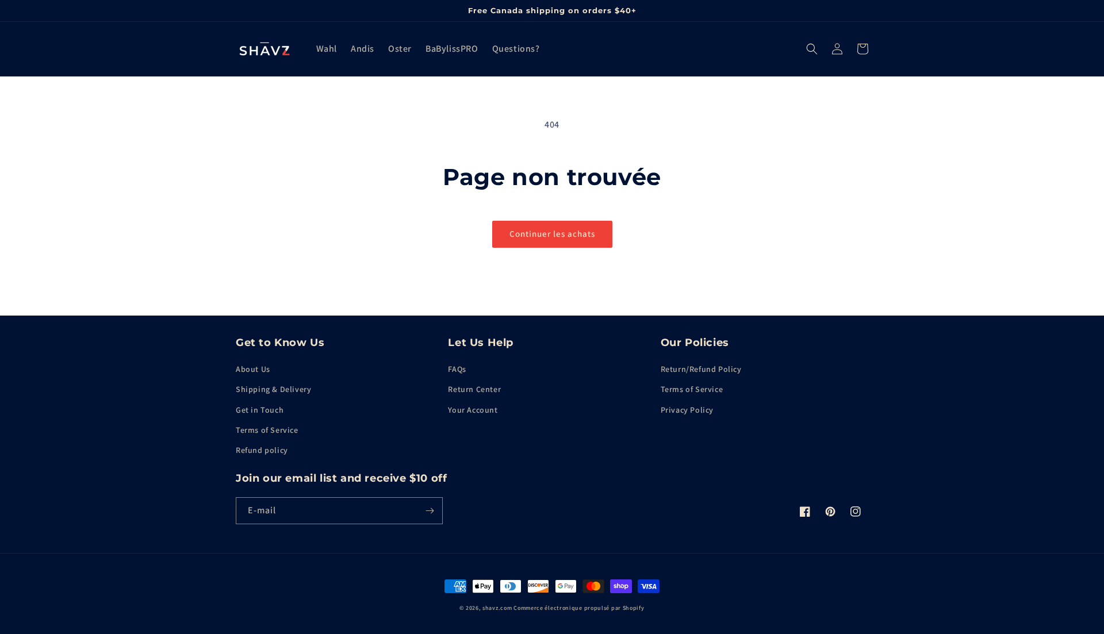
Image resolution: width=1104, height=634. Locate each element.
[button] (812, 49)
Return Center (474, 389)
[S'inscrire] (429, 510)
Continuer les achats (552, 233)
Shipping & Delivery (273, 389)
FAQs (457, 369)
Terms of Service (267, 430)
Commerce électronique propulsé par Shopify (578, 608)
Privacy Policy (687, 410)
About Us (253, 369)
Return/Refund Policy (701, 369)
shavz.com (497, 608)
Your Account (472, 410)
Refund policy (262, 450)
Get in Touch (259, 410)
